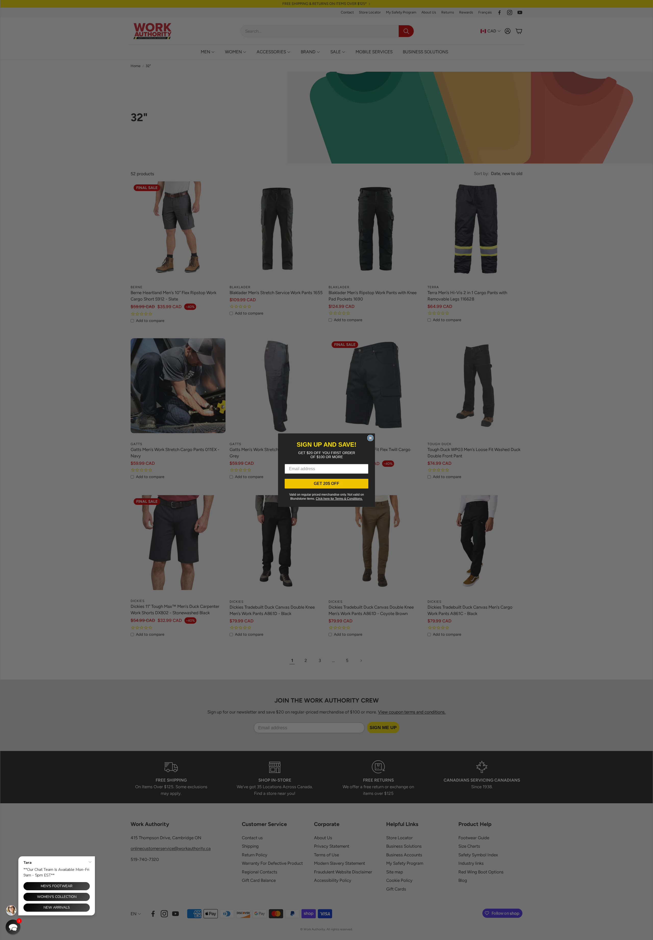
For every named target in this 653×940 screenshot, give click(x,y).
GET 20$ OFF (326, 483)
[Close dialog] (370, 438)
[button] (13, 927)
